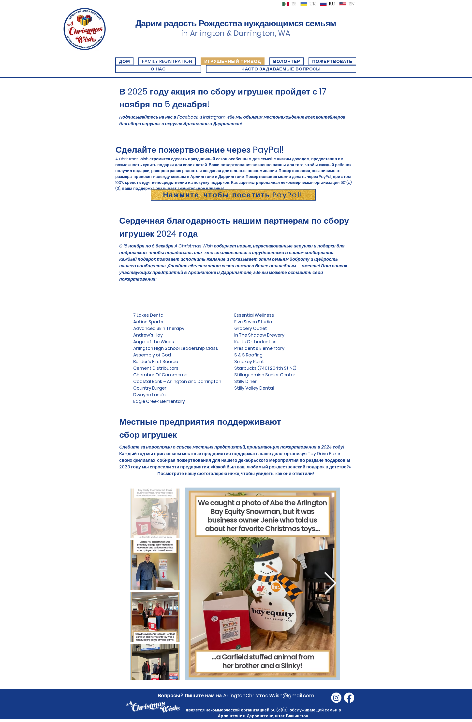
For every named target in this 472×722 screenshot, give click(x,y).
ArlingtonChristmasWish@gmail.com (268, 695)
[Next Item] (330, 584)
